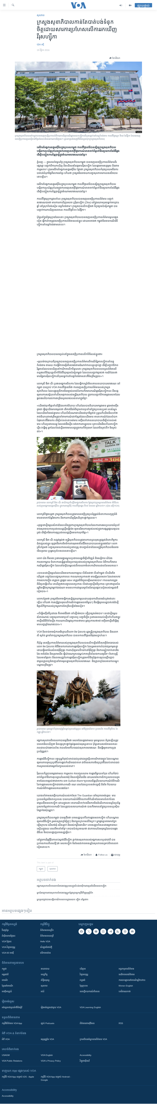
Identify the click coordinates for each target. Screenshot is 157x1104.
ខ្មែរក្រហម (84, 985)
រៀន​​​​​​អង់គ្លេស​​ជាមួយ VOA (51, 1007)
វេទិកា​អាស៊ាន (45, 953)
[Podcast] (125, 931)
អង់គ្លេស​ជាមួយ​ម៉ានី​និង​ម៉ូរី (12, 1007)
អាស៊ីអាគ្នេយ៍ (7, 991)
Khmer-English (126, 985)
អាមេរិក (5, 980)
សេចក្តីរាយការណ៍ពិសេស (90, 991)
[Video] (130, 5)
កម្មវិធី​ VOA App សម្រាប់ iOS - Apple (18, 1077)
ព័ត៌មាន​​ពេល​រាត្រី (47, 936)
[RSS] (118, 931)
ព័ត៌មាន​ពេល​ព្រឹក (47, 930)
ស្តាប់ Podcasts (47, 1023)
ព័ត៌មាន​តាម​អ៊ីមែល (87, 1023)
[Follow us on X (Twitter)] (89, 931)
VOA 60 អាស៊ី (8, 953)
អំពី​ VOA (6, 1039)
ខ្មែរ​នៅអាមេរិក (7, 985)
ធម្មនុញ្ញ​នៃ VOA (47, 1039)
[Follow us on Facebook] (81, 931)
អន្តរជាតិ (5, 974)
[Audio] (121, 5)
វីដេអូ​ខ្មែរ (5, 930)
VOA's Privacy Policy (51, 1061)
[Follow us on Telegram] (110, 931)
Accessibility (85, 1055)
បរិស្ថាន (83, 968)
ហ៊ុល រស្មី (40, 44)
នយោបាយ (45, 968)
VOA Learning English (90, 1007)
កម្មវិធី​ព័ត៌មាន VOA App (12, 1023)
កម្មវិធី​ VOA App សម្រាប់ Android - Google (56, 1078)
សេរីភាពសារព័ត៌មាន (127, 974)
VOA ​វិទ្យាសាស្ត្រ (8, 947)
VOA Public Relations (12, 1061)
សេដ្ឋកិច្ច (44, 974)
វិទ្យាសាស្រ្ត (84, 974)
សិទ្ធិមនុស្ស (45, 980)
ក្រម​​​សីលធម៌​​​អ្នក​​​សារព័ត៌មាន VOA (93, 1039)
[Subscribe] (132, 931)
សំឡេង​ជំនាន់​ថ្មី (46, 947)
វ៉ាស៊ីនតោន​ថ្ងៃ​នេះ (8, 936)
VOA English (47, 1055)
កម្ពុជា (4, 968)
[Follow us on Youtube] (96, 931)
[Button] (114, 58)
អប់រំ (42, 991)
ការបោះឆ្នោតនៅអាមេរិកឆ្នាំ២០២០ (132, 980)
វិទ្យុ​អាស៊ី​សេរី (85, 1061)
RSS (121, 1023)
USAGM (6, 1055)
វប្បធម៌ (82, 980)
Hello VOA (45, 941)
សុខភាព (40, 15)
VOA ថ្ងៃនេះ (6, 941)
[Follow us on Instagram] (103, 931)
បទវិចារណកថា (125, 991)
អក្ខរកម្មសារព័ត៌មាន (126, 968)
